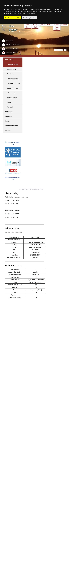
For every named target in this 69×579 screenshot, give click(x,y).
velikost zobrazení (48, 49)
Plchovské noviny (12, 97)
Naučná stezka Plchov (56, 27)
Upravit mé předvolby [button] (29, 17)
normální (60, 49)
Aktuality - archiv (11, 93)
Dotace (49, 25)
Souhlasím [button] (8, 17)
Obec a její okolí (11, 69)
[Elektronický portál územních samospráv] (13, 171)
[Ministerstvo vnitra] (13, 162)
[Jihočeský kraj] (13, 143)
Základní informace (12, 64)
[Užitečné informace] (13, 179)
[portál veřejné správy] (13, 152)
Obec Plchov (27, 26)
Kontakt (9, 102)
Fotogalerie (10, 107)
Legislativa (42, 25)
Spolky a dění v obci (12, 78)
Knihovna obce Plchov (13, 83)
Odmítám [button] (17, 17)
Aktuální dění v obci (12, 88)
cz (19, 189)
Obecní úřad (35, 26)
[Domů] (3, 28)
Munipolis (64, 25)
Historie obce (11, 74)
